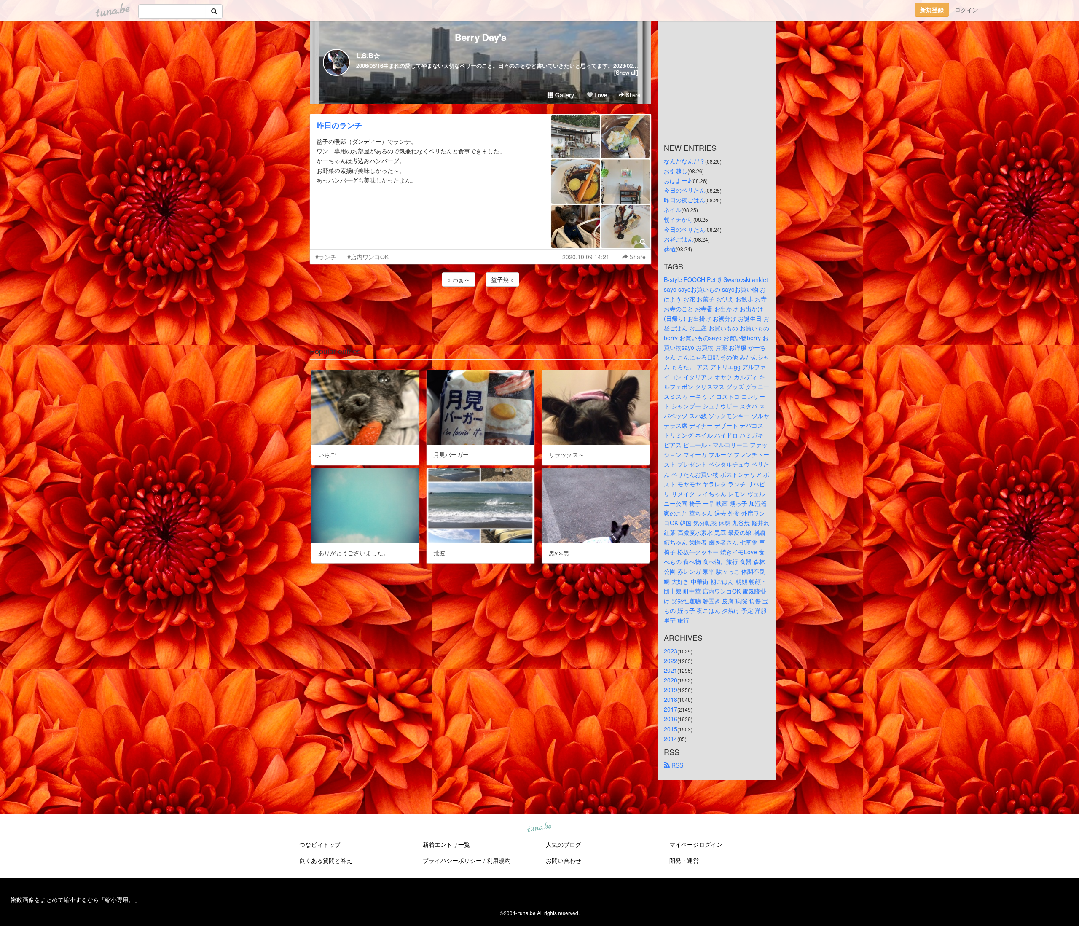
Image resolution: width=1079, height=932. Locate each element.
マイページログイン (695, 844)
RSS (676, 765)
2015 (670, 729)
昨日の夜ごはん (684, 200)
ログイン (966, 9)
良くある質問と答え (325, 860)
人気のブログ (563, 844)
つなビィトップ (320, 844)
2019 (670, 689)
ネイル (673, 209)
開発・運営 (684, 860)
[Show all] (626, 72)
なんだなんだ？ (684, 161)
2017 (670, 709)
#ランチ (325, 256)
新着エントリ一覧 (446, 844)
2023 (670, 651)
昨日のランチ (339, 125)
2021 (670, 670)
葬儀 (670, 248)
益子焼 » (502, 279)
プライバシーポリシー (452, 860)
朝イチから (678, 219)
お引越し (675, 171)
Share (632, 95)
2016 (670, 718)
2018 (670, 699)
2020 (670, 680)
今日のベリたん (684, 190)
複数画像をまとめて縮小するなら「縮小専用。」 (75, 899)
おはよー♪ (677, 180)
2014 (670, 738)
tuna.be (539, 827)
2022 (670, 660)
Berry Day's (480, 37)
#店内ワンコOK (368, 256)
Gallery (563, 95)
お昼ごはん (678, 239)
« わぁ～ (458, 279)
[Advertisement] (480, 311)
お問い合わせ (563, 860)
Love (600, 95)
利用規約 (498, 860)
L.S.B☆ (368, 55)
